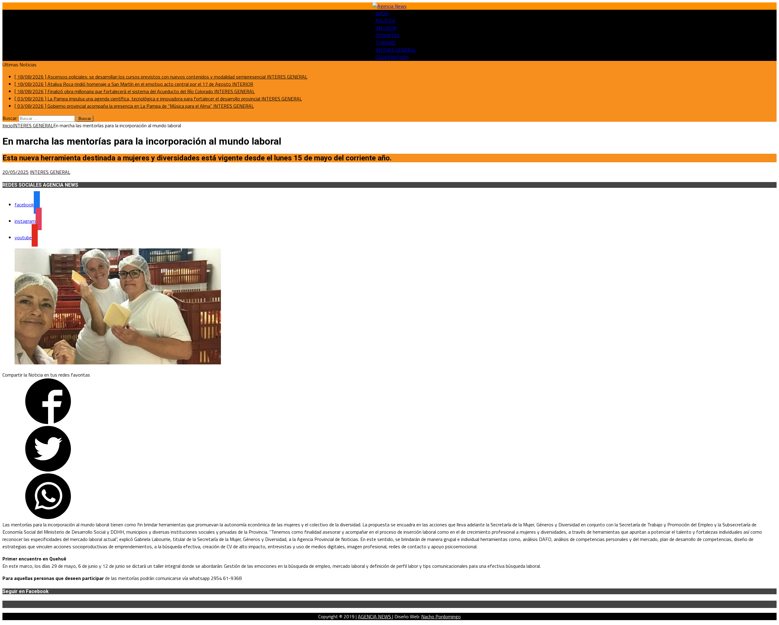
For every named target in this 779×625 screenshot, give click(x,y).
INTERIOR (386, 28)
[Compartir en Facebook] (48, 422)
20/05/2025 (15, 172)
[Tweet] (48, 469)
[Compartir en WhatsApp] (48, 517)
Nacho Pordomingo (441, 616)
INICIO (382, 13)
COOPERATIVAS (392, 57)
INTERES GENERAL (396, 50)
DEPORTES (388, 35)
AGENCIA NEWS (375, 616)
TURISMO (386, 42)
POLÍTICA (385, 20)
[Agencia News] (389, 6)
